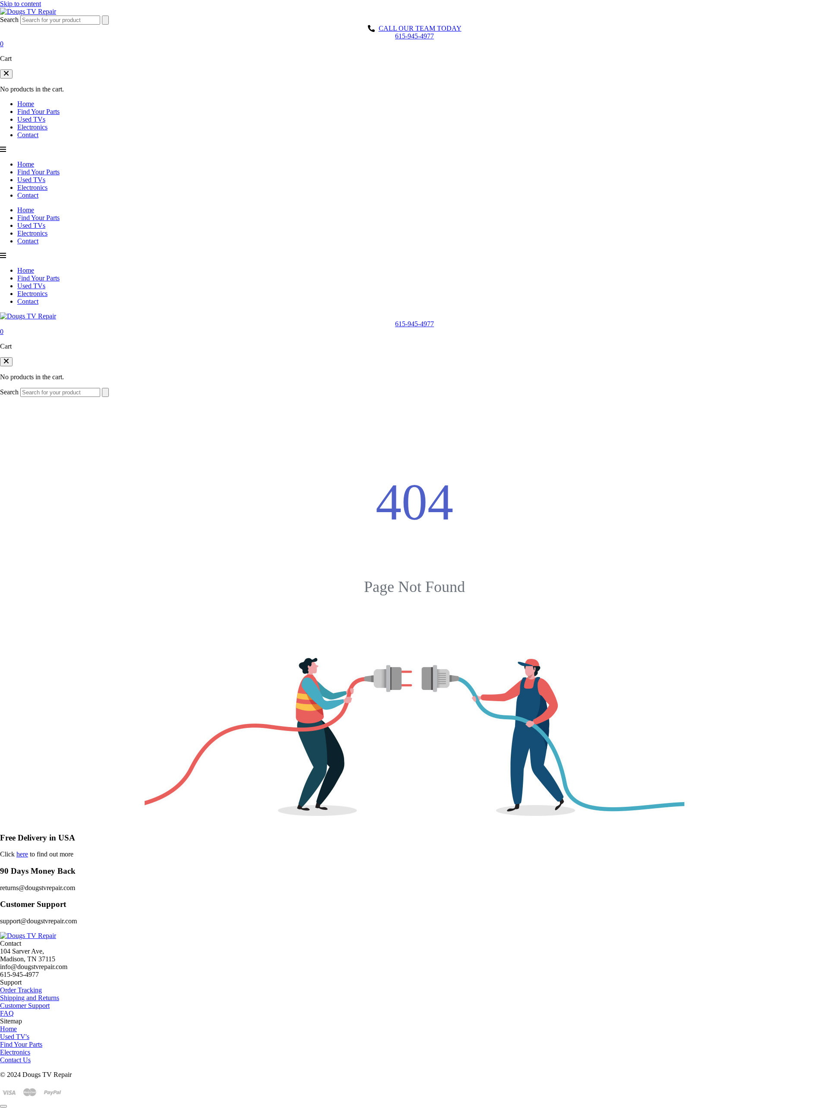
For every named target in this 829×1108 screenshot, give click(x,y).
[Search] (105, 20)
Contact (27, 134)
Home (25, 103)
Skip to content (20, 3)
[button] (6, 74)
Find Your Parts (38, 111)
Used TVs (31, 119)
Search (9, 19)
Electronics (32, 127)
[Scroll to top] (3, 1106)
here (22, 854)
